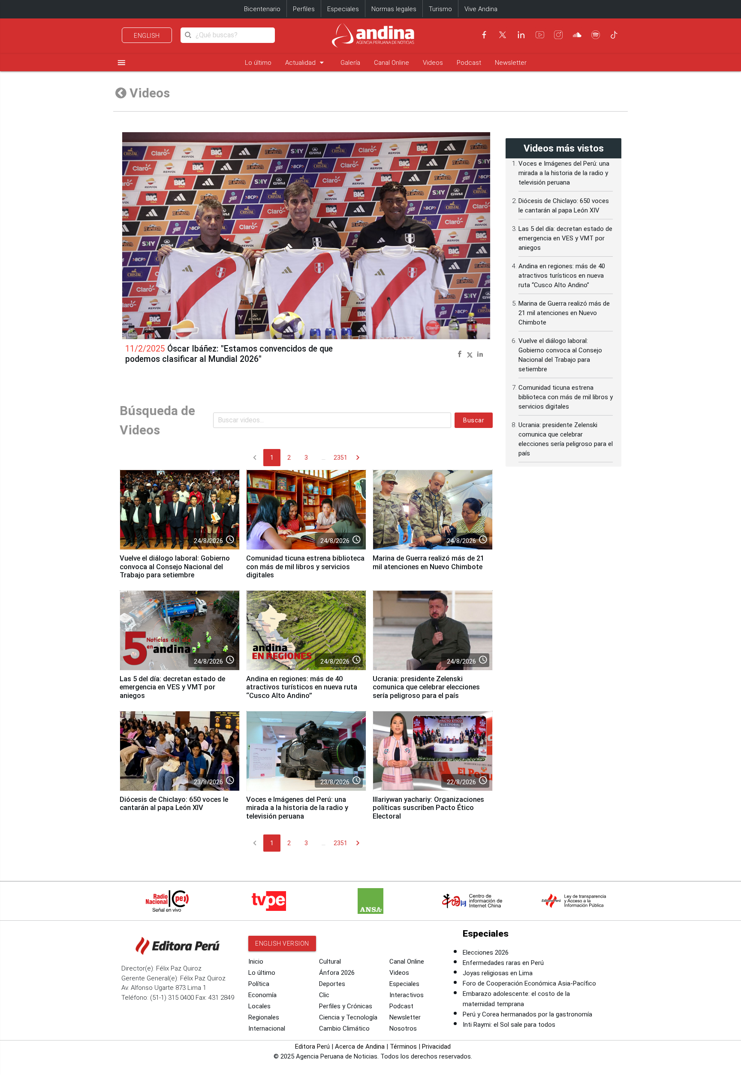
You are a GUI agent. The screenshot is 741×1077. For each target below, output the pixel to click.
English (147, 35)
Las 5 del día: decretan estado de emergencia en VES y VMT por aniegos (172, 687)
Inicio (255, 961)
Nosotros (403, 1028)
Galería (350, 63)
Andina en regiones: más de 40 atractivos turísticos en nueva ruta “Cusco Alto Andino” (301, 687)
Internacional (266, 1028)
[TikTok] (614, 34)
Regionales (263, 1017)
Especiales (343, 9)
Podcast (469, 63)
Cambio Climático (344, 1028)
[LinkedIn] (521, 34)
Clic (324, 995)
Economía (262, 995)
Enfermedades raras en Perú (503, 963)
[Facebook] (484, 34)
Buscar (473, 420)
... (323, 457)
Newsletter (511, 63)
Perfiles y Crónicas (345, 1006)
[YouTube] (539, 34)
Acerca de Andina (360, 1046)
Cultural (330, 961)
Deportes (332, 984)
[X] (502, 34)
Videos (433, 63)
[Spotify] (595, 34)
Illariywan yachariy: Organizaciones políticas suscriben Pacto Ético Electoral (428, 808)
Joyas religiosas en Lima (498, 973)
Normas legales (393, 9)
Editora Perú (312, 1046)
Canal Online (391, 63)
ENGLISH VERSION (282, 943)
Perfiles (304, 9)
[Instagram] (558, 34)
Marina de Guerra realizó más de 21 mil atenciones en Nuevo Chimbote (428, 562)
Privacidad (436, 1046)
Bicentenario (262, 9)
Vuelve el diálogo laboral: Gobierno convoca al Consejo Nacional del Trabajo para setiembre (175, 566)
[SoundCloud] (577, 34)
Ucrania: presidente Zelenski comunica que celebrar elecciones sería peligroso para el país (426, 687)
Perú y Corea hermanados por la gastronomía (527, 1014)
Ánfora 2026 (337, 973)
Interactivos (406, 995)
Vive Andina (480, 9)
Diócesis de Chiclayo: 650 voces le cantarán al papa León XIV (174, 803)
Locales (259, 1006)
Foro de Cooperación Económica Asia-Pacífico (529, 983)
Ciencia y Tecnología (348, 1017)
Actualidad (306, 62)
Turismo (440, 9)
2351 (340, 457)
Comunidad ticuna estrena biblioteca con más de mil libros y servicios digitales (305, 566)
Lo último (258, 63)
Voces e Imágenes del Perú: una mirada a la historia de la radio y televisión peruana (297, 808)
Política (258, 984)
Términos (403, 1046)
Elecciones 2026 (486, 952)
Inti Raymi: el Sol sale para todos (509, 1024)
